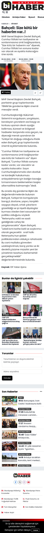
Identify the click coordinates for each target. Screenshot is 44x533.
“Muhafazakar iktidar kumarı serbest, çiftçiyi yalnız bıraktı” (32, 342)
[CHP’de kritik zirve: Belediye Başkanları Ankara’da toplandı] (11, 333)
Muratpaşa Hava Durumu (31, 491)
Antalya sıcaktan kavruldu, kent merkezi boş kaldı (29, 459)
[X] (20, 482)
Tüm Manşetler (10, 507)
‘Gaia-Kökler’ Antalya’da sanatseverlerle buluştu (29, 436)
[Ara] (3, 12)
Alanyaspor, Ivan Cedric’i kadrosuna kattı (29, 402)
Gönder (7, 378)
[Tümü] (41, 391)
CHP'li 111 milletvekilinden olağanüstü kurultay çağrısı (11, 320)
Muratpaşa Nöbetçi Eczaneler (11, 491)
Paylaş (7, 92)
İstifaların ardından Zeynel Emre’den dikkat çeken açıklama (10, 298)
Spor (21, 398)
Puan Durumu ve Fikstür (31, 500)
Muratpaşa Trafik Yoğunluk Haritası (9, 500)
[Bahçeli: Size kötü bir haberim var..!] (22, 76)
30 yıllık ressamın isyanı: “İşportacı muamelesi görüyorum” (29, 448)
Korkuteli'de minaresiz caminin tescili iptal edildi (27, 414)
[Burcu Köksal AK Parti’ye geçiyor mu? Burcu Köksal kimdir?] (32, 310)
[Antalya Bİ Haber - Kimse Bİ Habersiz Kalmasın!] (22, 5)
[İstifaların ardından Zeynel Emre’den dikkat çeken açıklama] (11, 287)
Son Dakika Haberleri (33, 507)
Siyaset (31, 17)
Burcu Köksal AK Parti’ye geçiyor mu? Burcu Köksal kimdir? (32, 319)
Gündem (6, 17)
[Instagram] (24, 482)
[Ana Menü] (7, 12)
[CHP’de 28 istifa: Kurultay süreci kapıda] (32, 287)
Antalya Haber (19, 17)
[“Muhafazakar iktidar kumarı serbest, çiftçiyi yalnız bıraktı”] (32, 333)
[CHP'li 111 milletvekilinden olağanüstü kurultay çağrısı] (11, 310)
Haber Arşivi (9, 512)
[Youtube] (28, 482)
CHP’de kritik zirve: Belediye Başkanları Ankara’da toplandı (10, 342)
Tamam (35, 530)
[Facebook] (15, 482)
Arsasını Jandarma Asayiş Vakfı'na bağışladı (26, 425)
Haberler (4, 24)
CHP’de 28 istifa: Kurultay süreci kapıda (30, 297)
